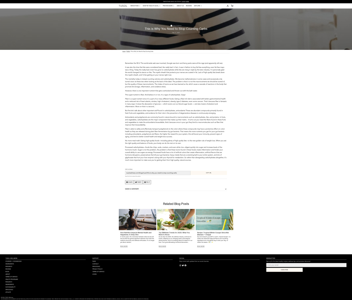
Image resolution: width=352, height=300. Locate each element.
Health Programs (12, 279)
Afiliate (8, 292)
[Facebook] (185, 265)
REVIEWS (8, 269)
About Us (180, 6)
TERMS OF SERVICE (98, 272)
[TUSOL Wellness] (123, 6)
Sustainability (10, 287)
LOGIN (94, 274)
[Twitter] (183, 265)
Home (123, 51)
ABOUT (8, 274)
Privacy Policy (97, 269)
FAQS (94, 261)
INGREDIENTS (10, 264)
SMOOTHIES (134, 6)
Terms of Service (11, 277)
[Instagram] (180, 265)
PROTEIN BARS (168, 6)
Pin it (148, 182)
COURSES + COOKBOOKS (14, 261)
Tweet (139, 182)
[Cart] (231, 6)
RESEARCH (9, 266)
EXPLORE (197, 6)
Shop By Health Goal (151, 6)
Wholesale (9, 290)
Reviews (189, 6)
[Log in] (227, 6)
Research (9, 282)
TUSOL (128, 51)
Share (130, 182)
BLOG (7, 272)
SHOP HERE (185, 2)
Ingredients (10, 284)
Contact (95, 264)
